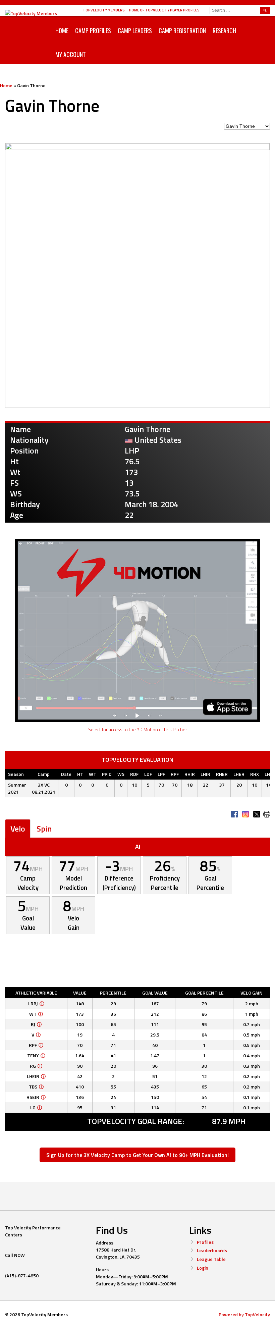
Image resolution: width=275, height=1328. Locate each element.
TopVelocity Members (104, 10)
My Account (70, 54)
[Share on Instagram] (245, 814)
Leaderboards (212, 1250)
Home (61, 30)
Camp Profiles (93, 30)
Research (224, 30)
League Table (211, 1259)
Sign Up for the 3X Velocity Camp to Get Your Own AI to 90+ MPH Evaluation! (137, 1155)
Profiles (205, 1241)
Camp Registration (182, 30)
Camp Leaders (135, 30)
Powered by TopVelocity (244, 1314)
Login (202, 1267)
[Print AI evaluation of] (266, 814)
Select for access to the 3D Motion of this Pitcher (137, 729)
